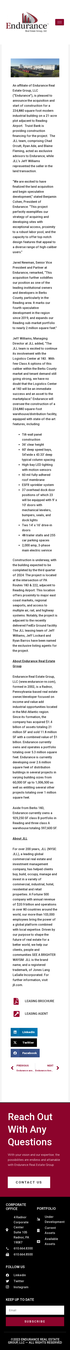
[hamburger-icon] (59, 22)
